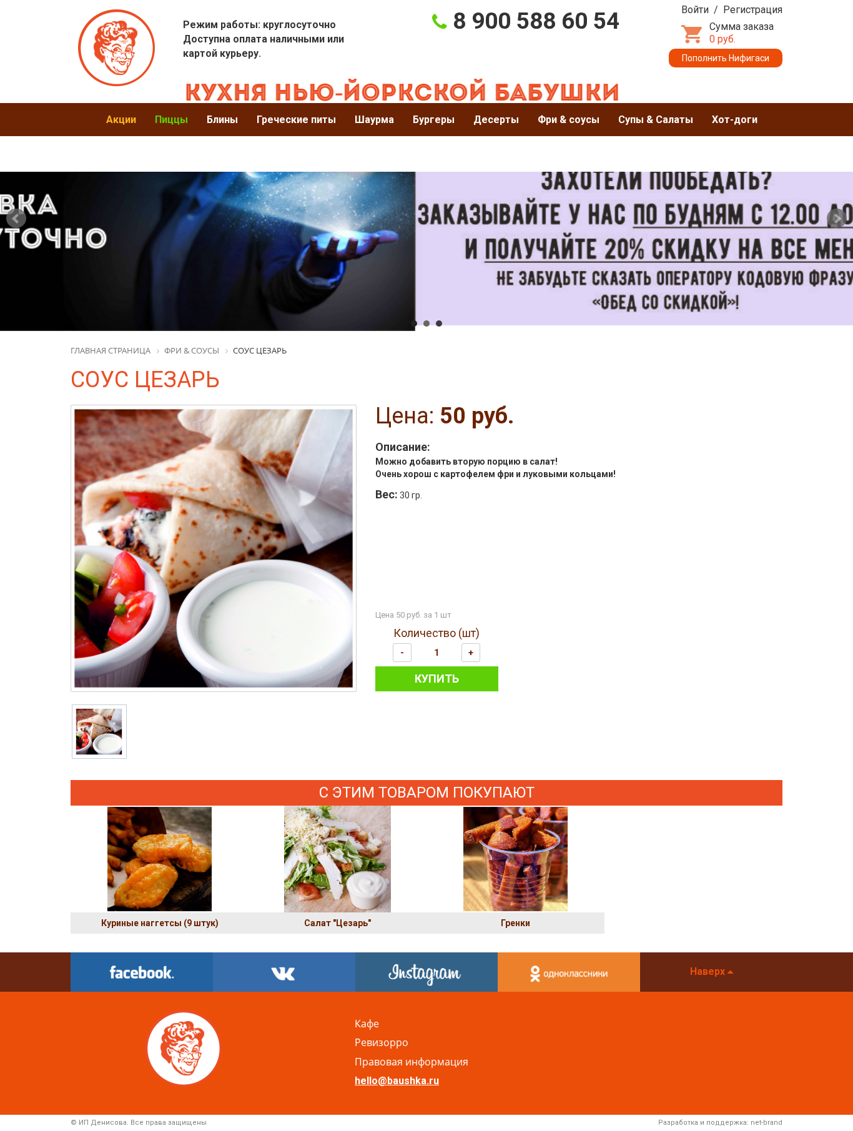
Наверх (708, 971)
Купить (437, 678)
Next (837, 219)
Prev (16, 219)
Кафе (367, 1023)
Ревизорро (381, 1042)
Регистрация (752, 10)
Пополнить (725, 58)
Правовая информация (411, 1062)
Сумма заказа (741, 33)
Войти (695, 10)
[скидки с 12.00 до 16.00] (426, 216)
